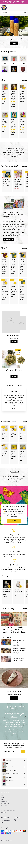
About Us (3, 795)
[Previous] (22, 47)
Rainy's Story (8, 239)
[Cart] (22, 7)
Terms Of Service (5, 806)
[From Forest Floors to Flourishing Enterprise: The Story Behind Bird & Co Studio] (14, 619)
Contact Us (4, 812)
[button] (4, 99)
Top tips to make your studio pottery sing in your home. (19, 650)
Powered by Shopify (6, 841)
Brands (3, 799)
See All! (14, 43)
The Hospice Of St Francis (8, 810)
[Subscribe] (23, 751)
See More (14, 698)
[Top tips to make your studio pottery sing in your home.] (6, 650)
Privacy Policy (5, 808)
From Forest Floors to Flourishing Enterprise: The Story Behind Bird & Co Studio (14, 629)
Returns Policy (5, 801)
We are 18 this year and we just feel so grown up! (18, 642)
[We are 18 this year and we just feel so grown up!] (6, 642)
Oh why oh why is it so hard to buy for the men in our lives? (19, 658)
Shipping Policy (5, 803)
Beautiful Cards (14, 521)
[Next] (25, 47)
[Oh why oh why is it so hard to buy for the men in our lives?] (6, 659)
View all (24, 80)
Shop (14, 341)
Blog (2, 797)
